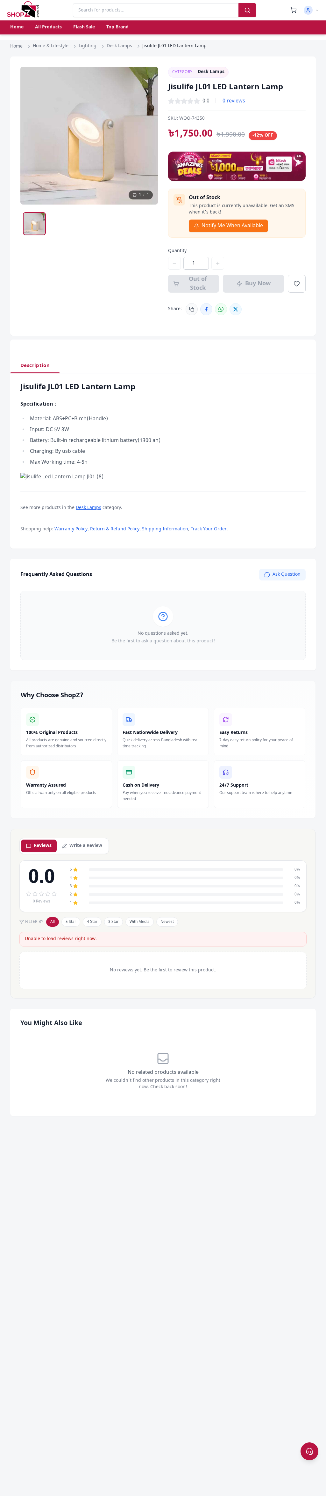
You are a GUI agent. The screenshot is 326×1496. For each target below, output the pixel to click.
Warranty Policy (71, 529)
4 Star (92, 921)
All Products (48, 27)
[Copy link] (192, 309)
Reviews (43, 846)
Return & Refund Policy (114, 529)
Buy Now (258, 284)
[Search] (247, 10)
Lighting (87, 46)
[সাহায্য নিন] (309, 1451)
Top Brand (117, 27)
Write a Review (85, 846)
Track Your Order (209, 529)
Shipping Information (165, 529)
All (52, 921)
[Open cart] (293, 10)
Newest (167, 921)
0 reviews (234, 101)
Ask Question (287, 575)
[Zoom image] (147, 77)
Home (17, 27)
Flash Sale (84, 27)
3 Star (113, 921)
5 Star (71, 921)
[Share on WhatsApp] (221, 309)
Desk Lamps (119, 46)
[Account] (311, 10)
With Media (140, 921)
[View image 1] (34, 223)
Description (35, 366)
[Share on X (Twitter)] (236, 309)
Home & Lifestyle (50, 46)
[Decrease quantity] (174, 263)
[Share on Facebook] (206, 309)
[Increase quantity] (217, 263)
